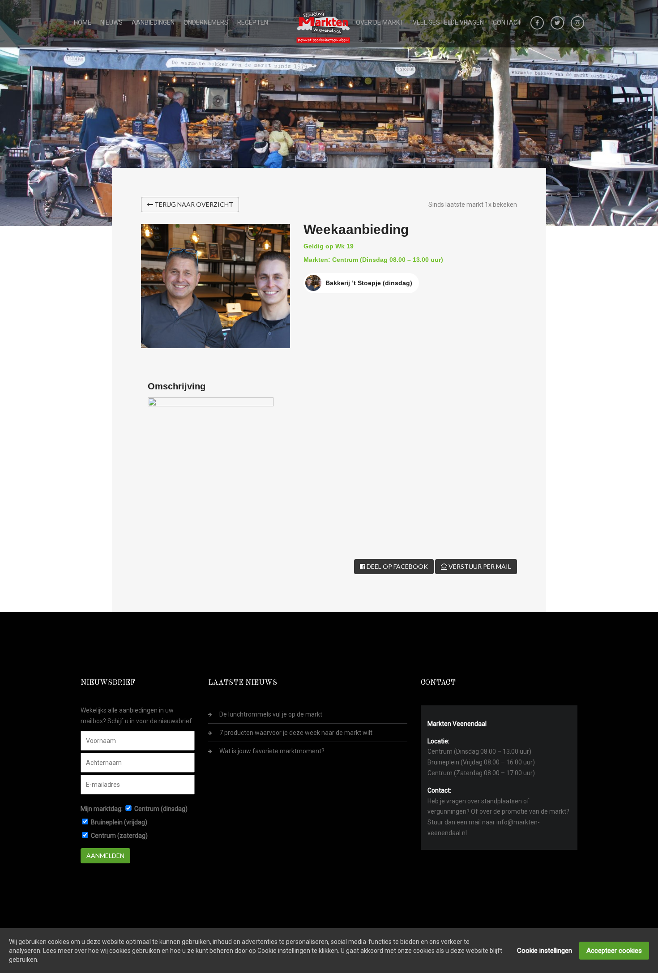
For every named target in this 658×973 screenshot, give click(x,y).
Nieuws (111, 22)
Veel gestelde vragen (448, 22)
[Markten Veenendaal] (323, 24)
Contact (507, 22)
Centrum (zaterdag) (119, 835)
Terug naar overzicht (193, 204)
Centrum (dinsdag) (161, 808)
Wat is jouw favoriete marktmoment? (272, 751)
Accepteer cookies (614, 951)
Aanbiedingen (153, 22)
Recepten (252, 22)
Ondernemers (206, 22)
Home (82, 22)
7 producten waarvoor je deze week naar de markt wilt (295, 732)
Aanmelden (105, 855)
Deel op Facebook (396, 566)
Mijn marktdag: (102, 808)
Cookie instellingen (544, 951)
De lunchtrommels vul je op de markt (270, 714)
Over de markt (380, 22)
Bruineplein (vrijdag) (119, 822)
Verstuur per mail (479, 566)
